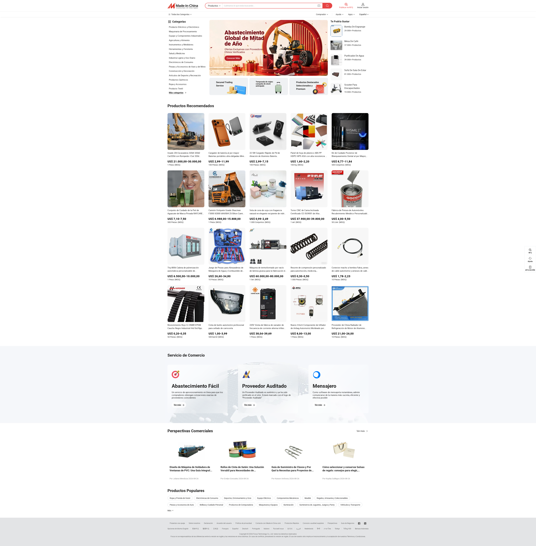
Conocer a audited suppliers (313, 523)
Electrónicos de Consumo (181, 62)
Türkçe (337, 528)
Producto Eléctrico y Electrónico (184, 27)
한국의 (289, 528)
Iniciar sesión (362, 7)
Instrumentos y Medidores (181, 44)
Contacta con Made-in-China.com (268, 523)
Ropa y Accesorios (177, 84)
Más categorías (176, 92)
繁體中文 (206, 528)
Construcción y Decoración (181, 71)
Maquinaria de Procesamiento (183, 31)
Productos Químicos (178, 79)
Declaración (208, 523)
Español (235, 528)
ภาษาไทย (327, 528)
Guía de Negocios (347, 523)
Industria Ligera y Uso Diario (182, 57)
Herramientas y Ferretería (181, 49)
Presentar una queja (177, 523)
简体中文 (195, 528)
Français (225, 528)
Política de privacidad (243, 523)
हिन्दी (318, 528)
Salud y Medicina (177, 53)
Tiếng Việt (347, 528)
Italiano (266, 528)
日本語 (215, 528)
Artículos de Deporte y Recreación (185, 75)
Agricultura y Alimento (179, 40)
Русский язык (278, 528)
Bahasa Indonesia (361, 528)
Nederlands (309, 528)
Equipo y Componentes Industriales (185, 35)
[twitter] (365, 523)
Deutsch (245, 528)
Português (256, 528)
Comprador (321, 14)
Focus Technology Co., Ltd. (263, 534)
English (185, 528)
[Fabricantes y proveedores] (183, 6)
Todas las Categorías (180, 14)
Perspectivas (332, 523)
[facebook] (359, 523)
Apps (350, 14)
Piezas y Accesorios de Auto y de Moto (187, 66)
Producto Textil (176, 88)
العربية (298, 528)
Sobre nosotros (194, 523)
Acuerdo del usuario (224, 523)
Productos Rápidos (292, 523)
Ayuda (338, 14)
